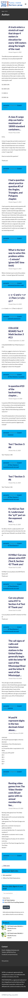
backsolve (10, 434)
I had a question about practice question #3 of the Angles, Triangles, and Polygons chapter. (16, 189)
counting (10, 708)
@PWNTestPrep (11, 952)
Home (3, 11)
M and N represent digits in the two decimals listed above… (16, 723)
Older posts (6, 865)
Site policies (5, 961)
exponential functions (14, 285)
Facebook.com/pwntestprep (9, 954)
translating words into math (11, 467)
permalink (6, 105)
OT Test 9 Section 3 (13, 376)
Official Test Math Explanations (11, 878)
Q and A (19, 105)
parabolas (21, 376)
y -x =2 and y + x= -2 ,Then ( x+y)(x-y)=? (17, 297)
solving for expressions (14, 318)
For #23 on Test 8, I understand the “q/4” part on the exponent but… (16, 515)
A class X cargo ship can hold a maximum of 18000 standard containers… (16, 123)
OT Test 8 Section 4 (13, 545)
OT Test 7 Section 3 (13, 465)
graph (22, 285)
